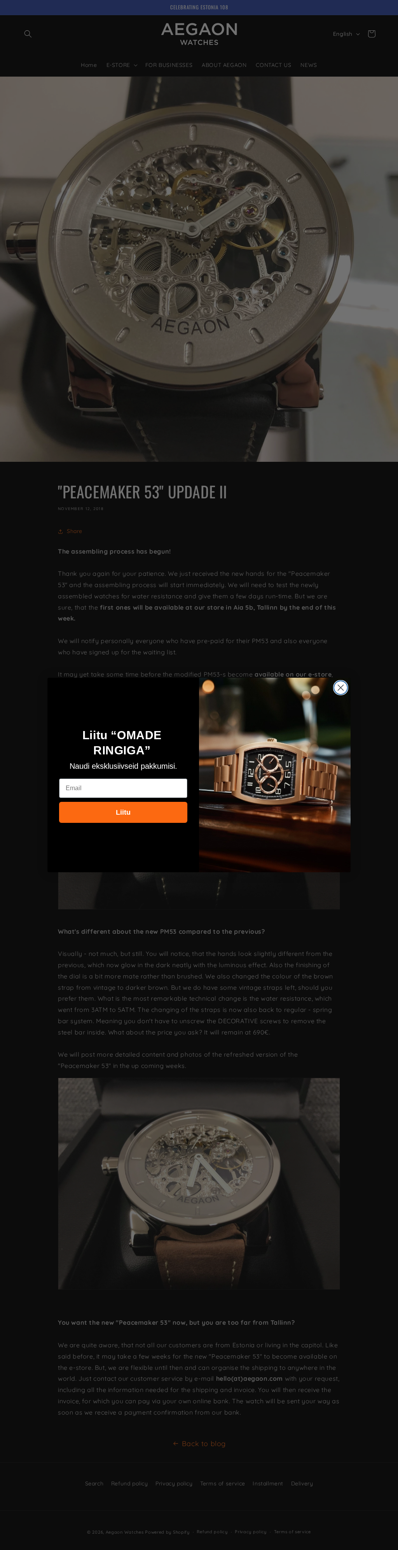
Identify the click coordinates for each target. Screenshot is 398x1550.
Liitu (123, 812)
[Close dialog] (340, 687)
